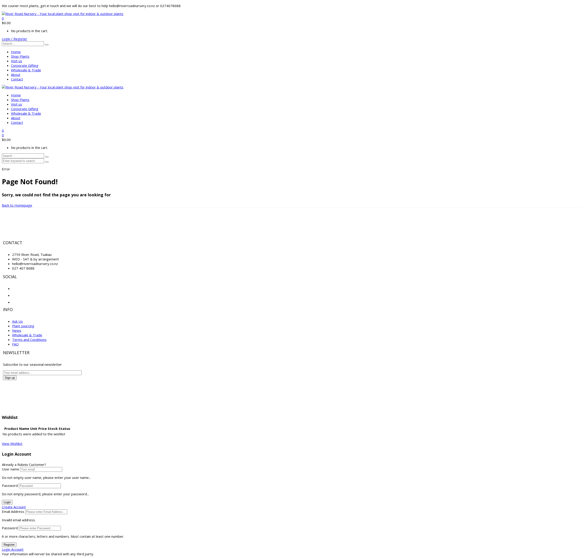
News (16, 330)
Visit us (16, 61)
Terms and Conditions (29, 339)
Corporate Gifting (24, 65)
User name (10, 469)
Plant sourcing (23, 326)
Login (7, 502)
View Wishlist (12, 443)
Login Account (12, 549)
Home (16, 51)
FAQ (15, 344)
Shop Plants (20, 56)
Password (10, 485)
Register (9, 544)
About (15, 74)
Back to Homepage (17, 205)
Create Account (14, 507)
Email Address (13, 511)
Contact (17, 79)
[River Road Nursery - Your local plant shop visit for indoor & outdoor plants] (62, 13)
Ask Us (17, 321)
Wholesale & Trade (26, 70)
